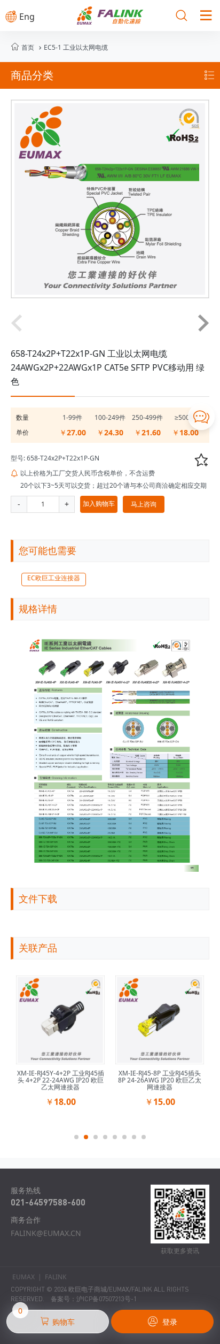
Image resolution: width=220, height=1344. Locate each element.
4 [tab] (108, 1140)
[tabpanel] (60, 1044)
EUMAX (23, 1276)
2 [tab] (89, 1140)
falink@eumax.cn (46, 1233)
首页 (27, 47)
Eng (20, 16)
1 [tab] (79, 1140)
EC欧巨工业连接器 (53, 577)
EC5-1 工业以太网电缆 (72, 47)
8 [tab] (147, 1140)
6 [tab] (127, 1140)
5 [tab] (118, 1140)
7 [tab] (137, 1140)
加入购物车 (99, 503)
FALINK (55, 1276)
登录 (162, 1321)
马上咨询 (143, 504)
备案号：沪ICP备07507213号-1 (94, 1299)
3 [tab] (98, 1140)
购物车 (46, 1318)
